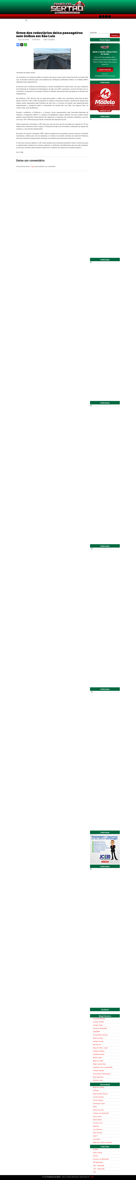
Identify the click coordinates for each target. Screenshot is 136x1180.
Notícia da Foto (98, 1110)
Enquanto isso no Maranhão (103, 1067)
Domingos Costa (99, 1103)
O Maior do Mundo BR (100, 1113)
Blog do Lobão (98, 1061)
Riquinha (96, 1126)
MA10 (95, 1107)
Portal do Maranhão (100, 1028)
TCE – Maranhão (99, 1169)
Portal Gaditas (98, 1100)
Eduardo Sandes (98, 1051)
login (33, 166)
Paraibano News (98, 1054)
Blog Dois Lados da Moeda (102, 1142)
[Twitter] (106, 16)
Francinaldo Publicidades (101, 1074)
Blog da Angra (98, 1038)
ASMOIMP (96, 1031)
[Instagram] (103, 16)
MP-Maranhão (98, 1162)
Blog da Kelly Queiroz (100, 1094)
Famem (95, 1156)
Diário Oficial (97, 1152)
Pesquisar (93, 32)
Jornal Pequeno (98, 1097)
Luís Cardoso (97, 1129)
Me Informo (97, 1044)
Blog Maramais (98, 1077)
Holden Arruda (98, 1041)
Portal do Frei (98, 1123)
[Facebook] (100, 16)
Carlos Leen (97, 1116)
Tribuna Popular (98, 1070)
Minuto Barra (97, 1120)
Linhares (96, 1090)
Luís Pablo (96, 1139)
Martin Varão (97, 1057)
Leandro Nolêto (98, 1022)
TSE (94, 1172)
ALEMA (95, 1149)
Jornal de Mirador (99, 1019)
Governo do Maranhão (101, 1159)
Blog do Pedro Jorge (100, 1048)
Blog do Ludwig (98, 1087)
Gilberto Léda (98, 1080)
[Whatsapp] (109, 16)
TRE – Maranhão (98, 1165)
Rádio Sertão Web (99, 1064)
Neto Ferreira (97, 1133)
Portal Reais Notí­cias (100, 1035)
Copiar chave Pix (105, 69)
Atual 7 (95, 1136)
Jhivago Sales (98, 1025)
